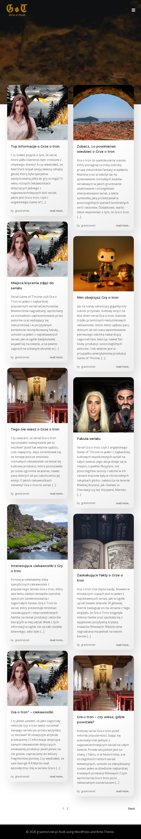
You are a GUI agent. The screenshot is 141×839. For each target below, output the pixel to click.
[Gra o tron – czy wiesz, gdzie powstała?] (103, 683)
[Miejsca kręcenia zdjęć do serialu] (37, 249)
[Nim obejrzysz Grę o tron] (103, 263)
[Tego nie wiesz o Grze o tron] (37, 395)
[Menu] (133, 10)
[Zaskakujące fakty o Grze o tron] (103, 541)
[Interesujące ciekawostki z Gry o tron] (37, 532)
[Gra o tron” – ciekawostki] (37, 678)
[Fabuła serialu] (103, 405)
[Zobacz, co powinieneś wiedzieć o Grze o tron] (103, 112)
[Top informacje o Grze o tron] (37, 112)
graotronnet (21, 210)
